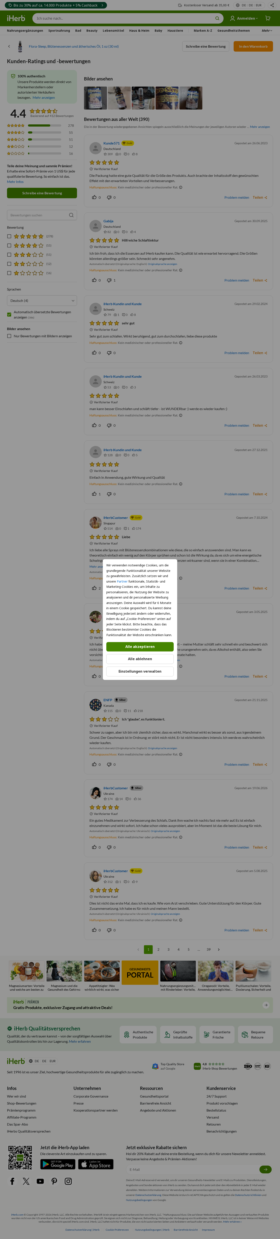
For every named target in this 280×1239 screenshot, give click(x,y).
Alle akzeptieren (140, 646)
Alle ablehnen (140, 658)
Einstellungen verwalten (140, 671)
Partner (122, 581)
